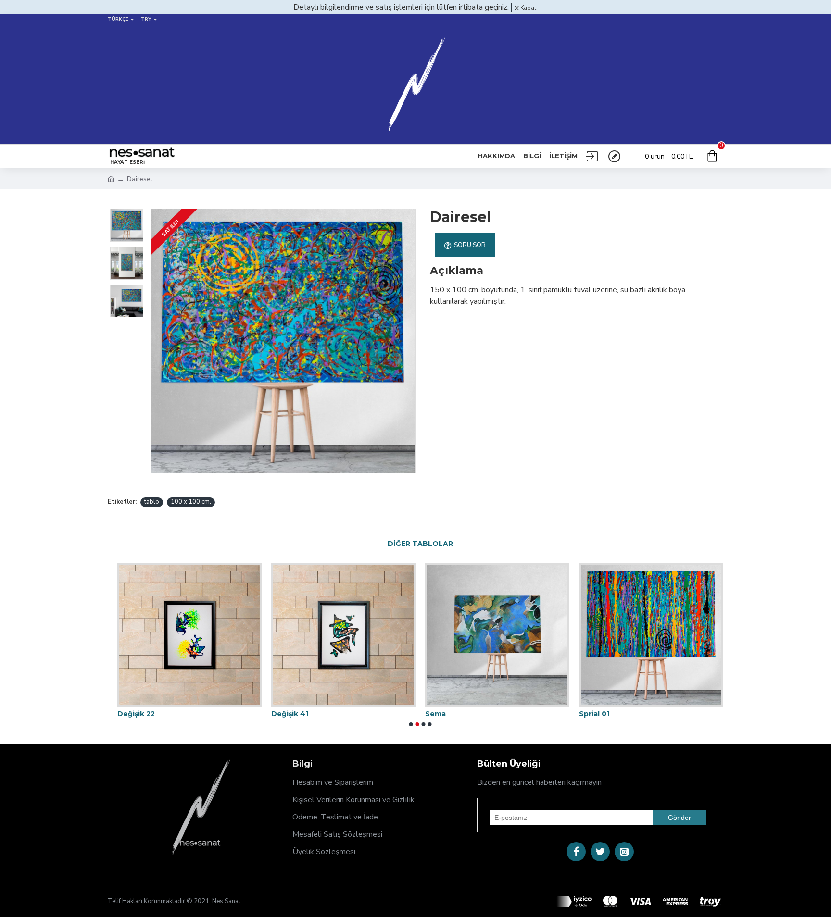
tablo (151, 501)
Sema (435, 713)
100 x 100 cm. (191, 501)
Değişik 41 (289, 713)
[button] (411, 724)
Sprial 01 (594, 713)
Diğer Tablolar (420, 544)
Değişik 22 (136, 713)
